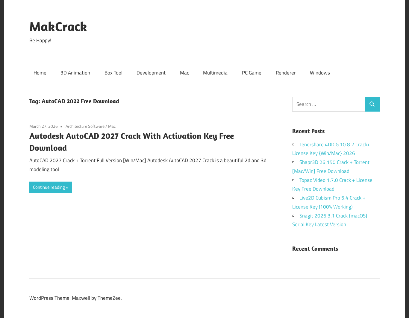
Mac (184, 73)
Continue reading (49, 187)
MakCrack (58, 26)
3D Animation (75, 73)
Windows (320, 73)
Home (40, 73)
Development (151, 73)
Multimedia (215, 73)
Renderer (286, 73)
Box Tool (113, 73)
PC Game (251, 73)
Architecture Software (85, 126)
